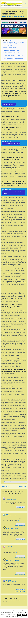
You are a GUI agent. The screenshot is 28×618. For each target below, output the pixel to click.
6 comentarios (4, 16)
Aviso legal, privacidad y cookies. (14, 616)
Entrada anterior (5, 486)
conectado (15, 600)
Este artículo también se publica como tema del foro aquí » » (15, 481)
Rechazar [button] (24, 614)
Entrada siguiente (22, 486)
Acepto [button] (19, 614)
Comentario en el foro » (20, 507)
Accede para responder (20, 509)
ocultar (10, 40)
